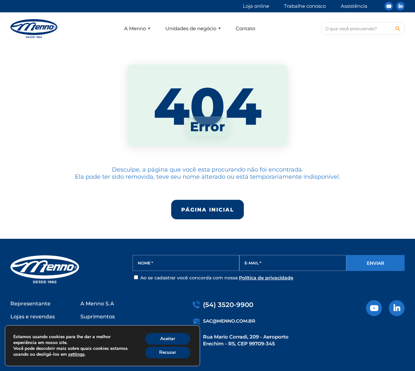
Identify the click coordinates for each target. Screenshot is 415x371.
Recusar (167, 352)
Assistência (354, 6)
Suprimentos (97, 316)
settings (76, 354)
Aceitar (167, 339)
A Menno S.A (97, 304)
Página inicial (207, 210)
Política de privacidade (266, 278)
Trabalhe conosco (305, 6)
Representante (30, 304)
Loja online (256, 6)
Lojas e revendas (32, 316)
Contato (245, 28)
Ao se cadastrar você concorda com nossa (216, 278)
